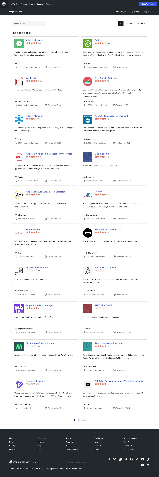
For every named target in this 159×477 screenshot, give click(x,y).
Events (97, 442)
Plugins (40, 445)
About (11, 438)
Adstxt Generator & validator (109, 343)
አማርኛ (34, 462)
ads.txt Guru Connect (105, 267)
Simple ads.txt (102, 154)
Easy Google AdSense (106, 78)
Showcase (42, 438)
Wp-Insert (31, 78)
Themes (41, 442)
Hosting (12, 445)
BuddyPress (129, 449)
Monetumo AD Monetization (40, 343)
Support (69, 442)
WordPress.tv (72, 449)
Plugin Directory (15, 12)
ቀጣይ (84, 420)
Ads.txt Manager (34, 40)
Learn (68, 438)
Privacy (12, 449)
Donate (99, 445)
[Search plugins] (43, 23)
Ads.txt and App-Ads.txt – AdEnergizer (45, 192)
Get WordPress (148, 4)
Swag (98, 449)
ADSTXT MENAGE (103, 305)
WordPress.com (130, 438)
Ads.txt (98, 192)
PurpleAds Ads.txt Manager (39, 305)
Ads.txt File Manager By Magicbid (111, 116)
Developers (70, 445)
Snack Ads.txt (33, 229)
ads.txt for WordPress (37, 267)
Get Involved (100, 438)
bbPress (127, 445)
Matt (126, 442)
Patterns (41, 449)
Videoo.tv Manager (35, 381)
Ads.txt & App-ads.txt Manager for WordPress (49, 154)
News (11, 442)
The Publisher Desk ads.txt (108, 229)
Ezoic (97, 40)
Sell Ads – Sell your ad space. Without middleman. (119, 381)
